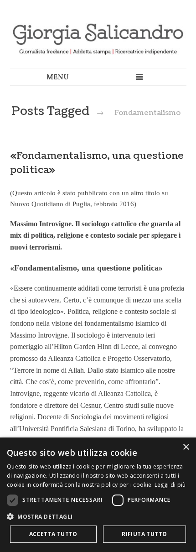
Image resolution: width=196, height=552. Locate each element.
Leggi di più (170, 485)
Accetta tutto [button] (53, 534)
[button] (98, 516)
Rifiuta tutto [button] (144, 534)
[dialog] (98, 494)
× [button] (185, 447)
